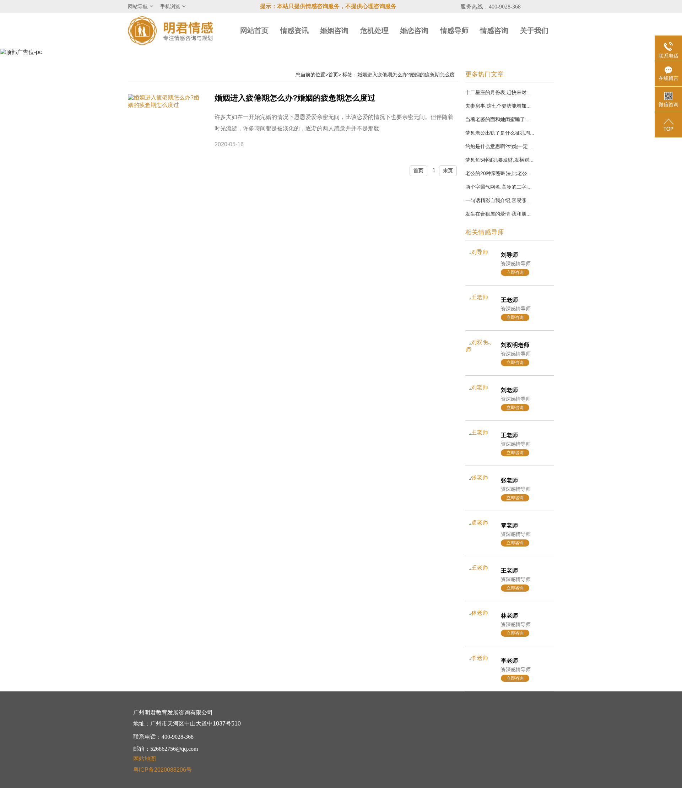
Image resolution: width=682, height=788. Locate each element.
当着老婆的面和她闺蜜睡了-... (498, 119)
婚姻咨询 (334, 30)
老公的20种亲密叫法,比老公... (498, 173)
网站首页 (254, 30)
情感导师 (454, 30)
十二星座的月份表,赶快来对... (498, 92)
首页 (333, 74)
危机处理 (374, 30)
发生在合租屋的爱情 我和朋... (498, 214)
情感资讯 (294, 30)
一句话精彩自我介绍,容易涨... (498, 200)
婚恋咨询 (414, 30)
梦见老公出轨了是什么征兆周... (499, 133)
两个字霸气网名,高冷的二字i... (498, 187)
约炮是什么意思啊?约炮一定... (498, 146)
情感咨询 (494, 30)
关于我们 (534, 30)
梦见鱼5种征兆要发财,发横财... (499, 160)
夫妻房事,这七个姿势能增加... (498, 106)
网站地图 (144, 759)
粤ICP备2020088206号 (162, 770)
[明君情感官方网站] (170, 30)
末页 (448, 170)
